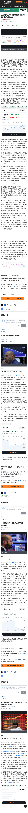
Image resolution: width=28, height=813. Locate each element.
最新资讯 (3, 6)
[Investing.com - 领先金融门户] (7, 2)
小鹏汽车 (14, 563)
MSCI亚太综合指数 (7, 751)
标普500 (18, 755)
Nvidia (11, 746)
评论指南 (3, 329)
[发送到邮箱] (15, 305)
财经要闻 (16, 6)
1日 (3, 122)
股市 (21, 6)
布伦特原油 (7, 782)
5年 (18, 122)
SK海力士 (19, 375)
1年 (16, 122)
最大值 (22, 122)
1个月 (9, 122)
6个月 (13, 122)
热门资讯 (10, 6)
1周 (6, 122)
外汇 (25, 6)
